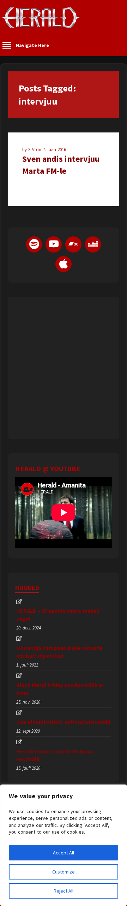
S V (32, 150)
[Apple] (63, 264)
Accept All (63, 852)
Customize (63, 872)
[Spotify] (34, 244)
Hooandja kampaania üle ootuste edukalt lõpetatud (59, 651)
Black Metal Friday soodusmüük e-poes (60, 688)
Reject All (63, 891)
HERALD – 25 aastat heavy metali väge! (57, 614)
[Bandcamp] (73, 244)
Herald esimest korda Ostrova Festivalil (54, 755)
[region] (63, 845)
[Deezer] (93, 244)
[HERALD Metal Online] (41, 24)
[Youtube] (54, 244)
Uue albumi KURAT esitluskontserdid (63, 722)
